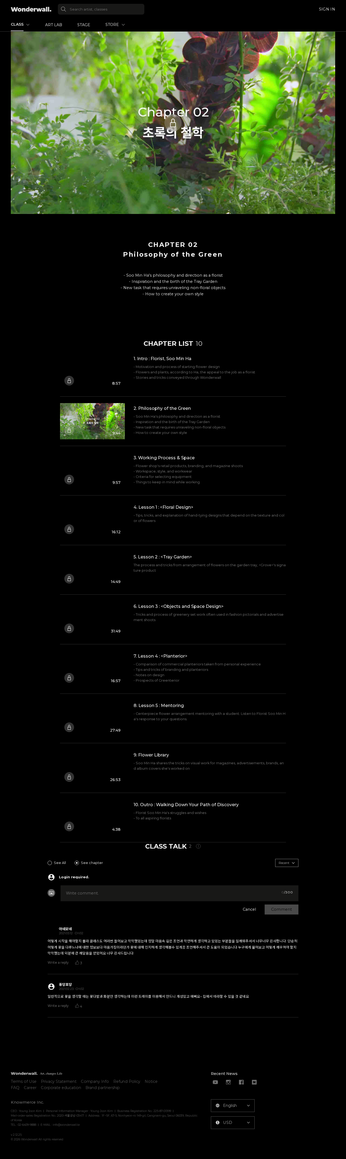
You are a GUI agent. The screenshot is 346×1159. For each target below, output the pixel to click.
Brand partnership (102, 1088)
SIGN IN (327, 9)
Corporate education (61, 1088)
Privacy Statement (58, 1081)
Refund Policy (126, 1081)
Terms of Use (23, 1081)
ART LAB (53, 24)
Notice (151, 1081)
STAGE (83, 24)
